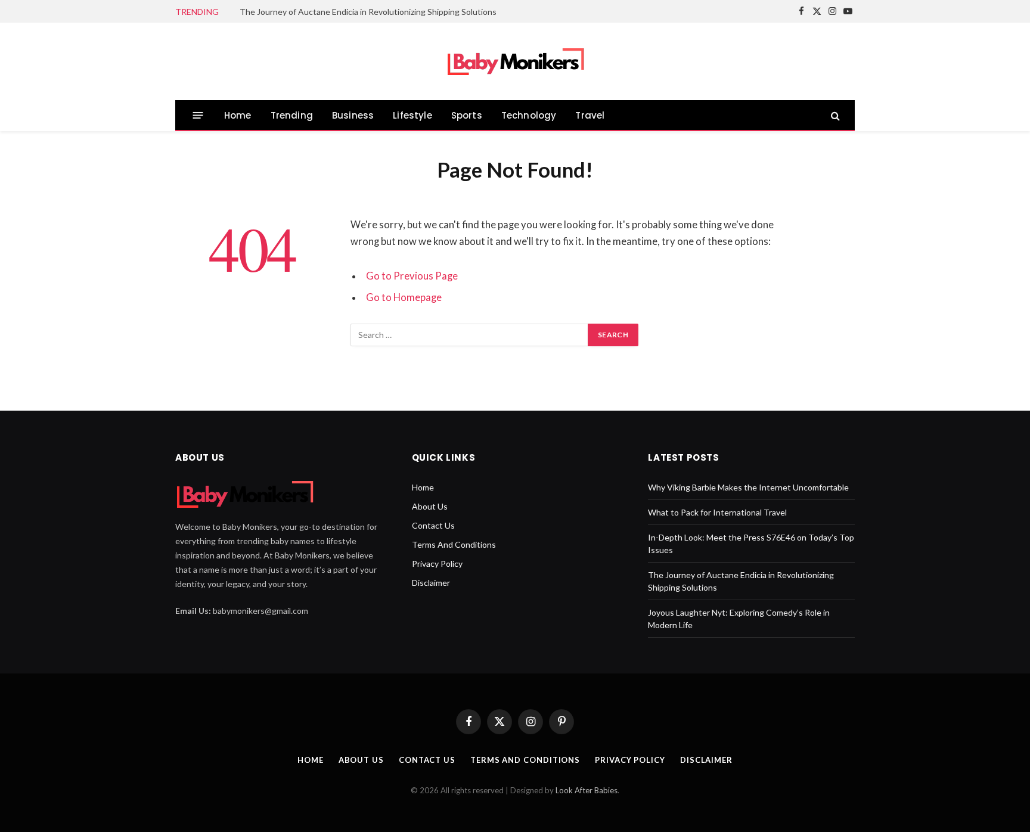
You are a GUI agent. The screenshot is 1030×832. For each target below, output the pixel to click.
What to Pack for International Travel (717, 512)
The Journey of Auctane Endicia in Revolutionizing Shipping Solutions (368, 12)
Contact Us (433, 525)
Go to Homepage (404, 297)
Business (353, 115)
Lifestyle (412, 115)
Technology (529, 115)
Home (238, 115)
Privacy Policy (437, 563)
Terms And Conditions (454, 544)
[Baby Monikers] (515, 61)
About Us (430, 506)
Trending (292, 115)
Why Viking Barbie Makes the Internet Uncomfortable (748, 487)
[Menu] (198, 115)
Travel (589, 115)
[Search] (834, 115)
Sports (466, 115)
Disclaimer (431, 583)
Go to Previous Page (412, 276)
